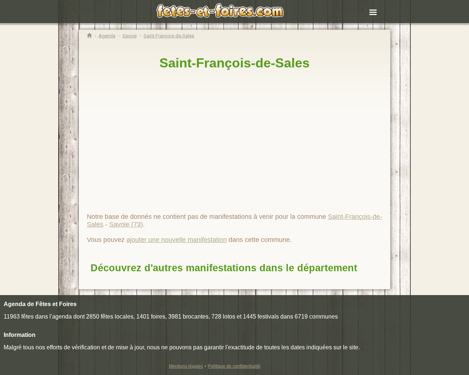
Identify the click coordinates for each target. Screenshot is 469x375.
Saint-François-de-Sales (234, 62)
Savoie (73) (126, 224)
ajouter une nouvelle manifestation (176, 239)
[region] (234, 138)
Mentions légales (186, 366)
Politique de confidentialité (234, 366)
